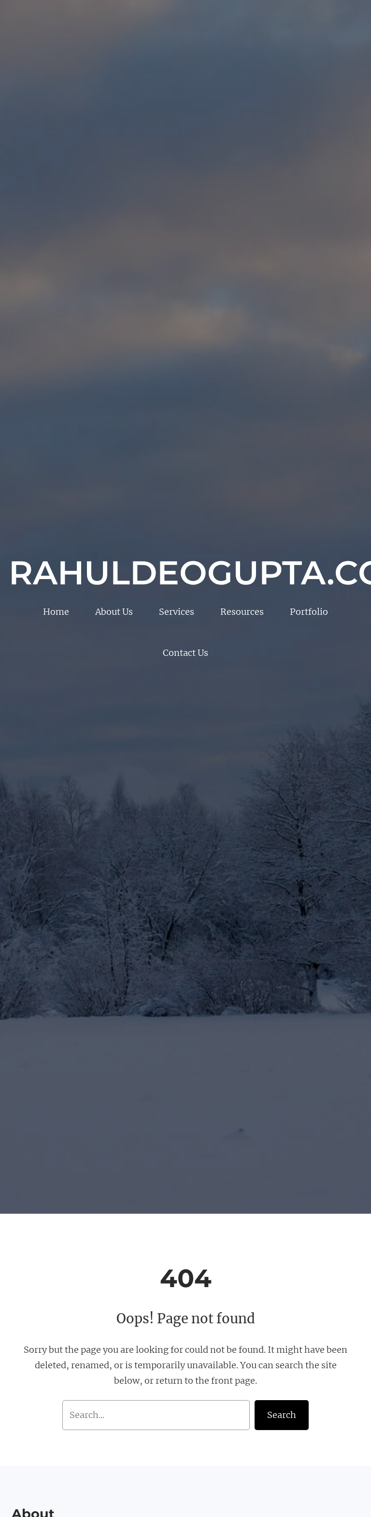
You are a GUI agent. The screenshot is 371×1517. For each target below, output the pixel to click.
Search (281, 1414)
